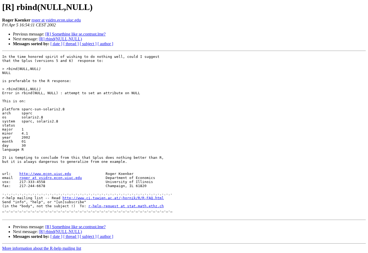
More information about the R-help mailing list (41, 248)
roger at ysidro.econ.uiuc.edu (56, 20)
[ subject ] (88, 43)
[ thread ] (71, 43)
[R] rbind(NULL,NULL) (60, 39)
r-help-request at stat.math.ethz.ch (126, 206)
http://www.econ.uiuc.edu (45, 174)
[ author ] (105, 43)
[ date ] (56, 43)
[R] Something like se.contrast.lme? (75, 34)
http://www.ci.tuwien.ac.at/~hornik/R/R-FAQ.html (113, 198)
